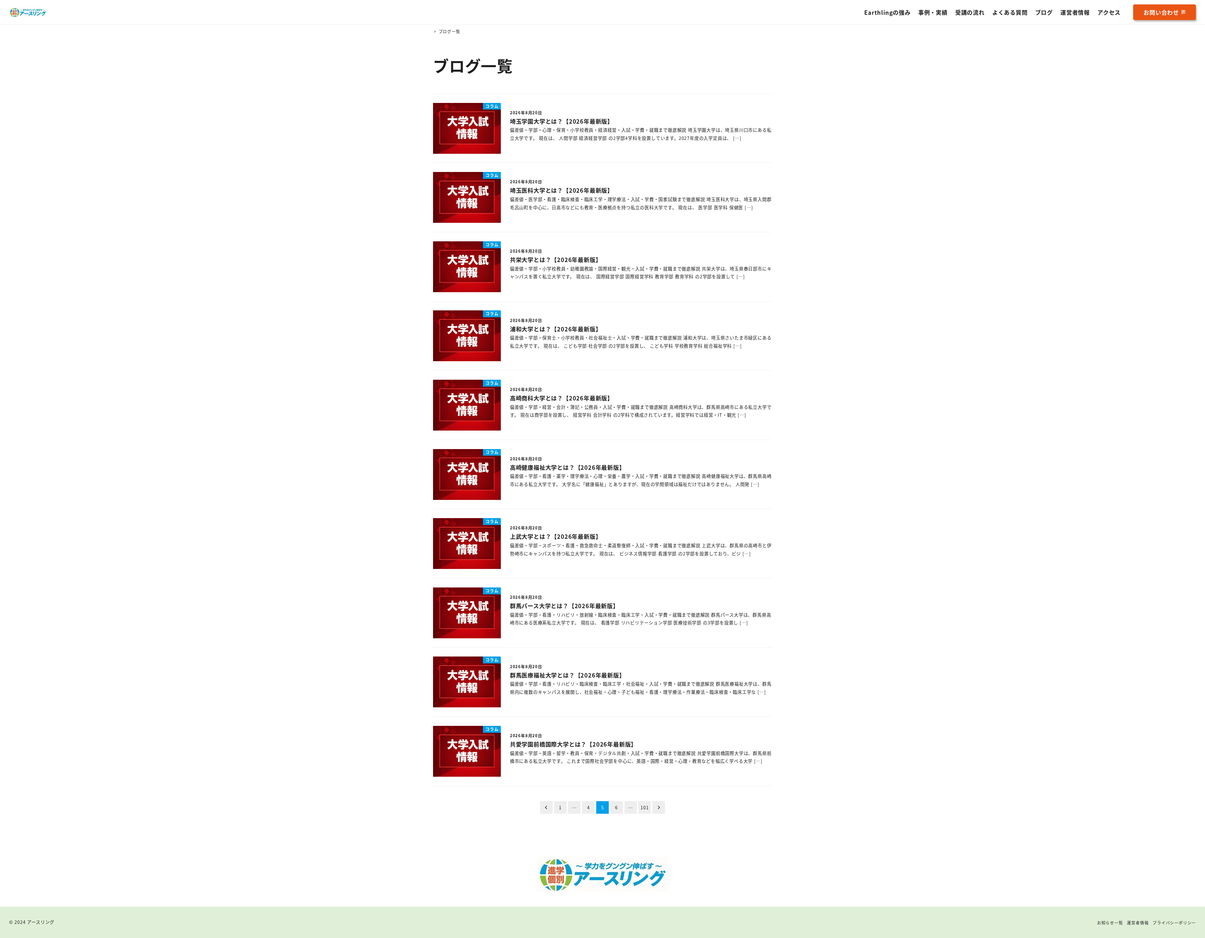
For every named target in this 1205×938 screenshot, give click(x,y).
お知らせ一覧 (1110, 922)
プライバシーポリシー (1174, 922)
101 (644, 807)
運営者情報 (1138, 922)
